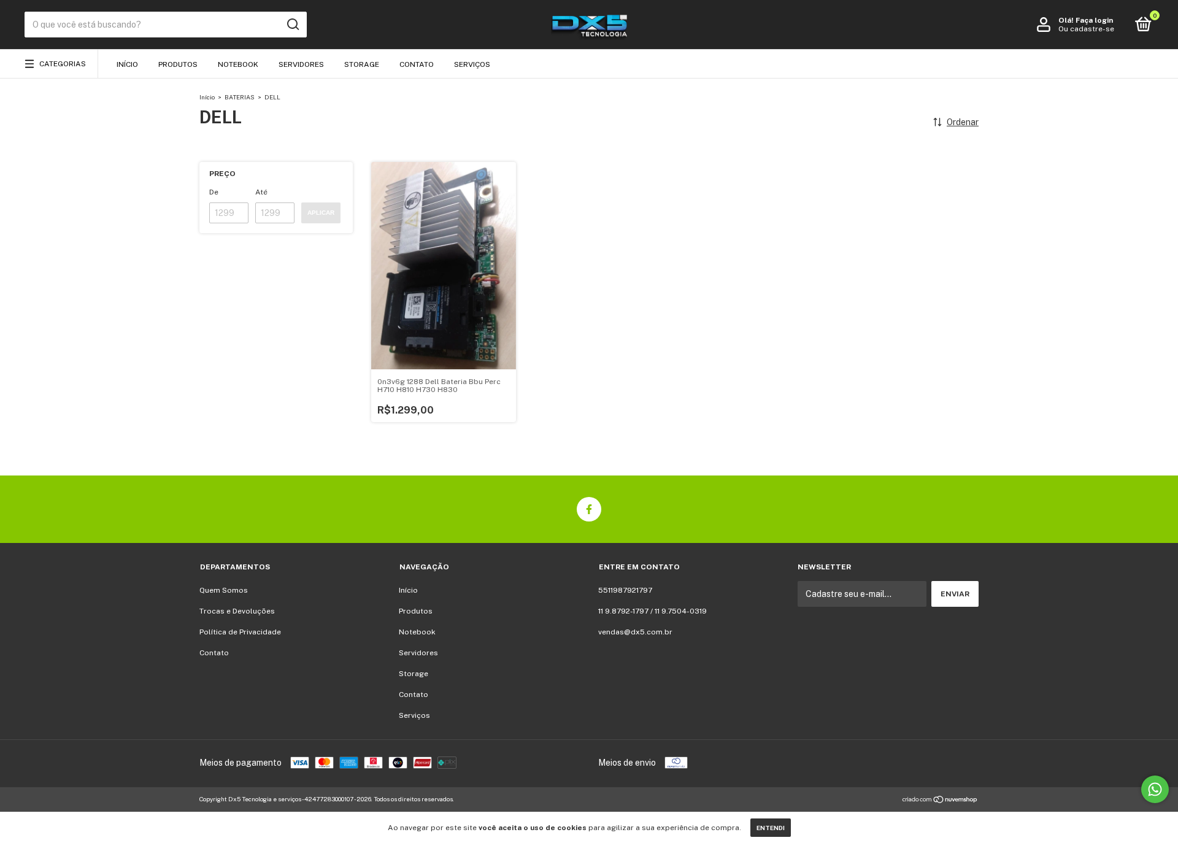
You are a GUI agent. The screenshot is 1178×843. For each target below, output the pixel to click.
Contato (416, 64)
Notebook (238, 64)
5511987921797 (625, 590)
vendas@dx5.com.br (635, 632)
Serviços (472, 64)
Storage (361, 64)
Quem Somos (223, 590)
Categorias (62, 64)
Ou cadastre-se (1086, 29)
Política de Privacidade (240, 632)
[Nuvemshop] (940, 801)
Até (261, 192)
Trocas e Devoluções (237, 611)
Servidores (301, 64)
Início (127, 64)
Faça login (1094, 20)
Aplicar (320, 212)
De (213, 192)
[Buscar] (292, 24)
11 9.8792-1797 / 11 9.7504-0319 (652, 611)
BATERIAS (240, 97)
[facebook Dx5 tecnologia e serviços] (589, 509)
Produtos (178, 64)
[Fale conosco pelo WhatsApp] (1155, 789)
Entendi (770, 827)
